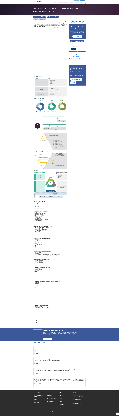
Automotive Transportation (51, 398)
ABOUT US (59, 2)
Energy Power (36, 404)
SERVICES (77, 2)
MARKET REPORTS (65, 2)
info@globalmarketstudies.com (78, 401)
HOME (55, 2)
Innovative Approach (74, 60)
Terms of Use (62, 406)
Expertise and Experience (75, 56)
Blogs (61, 401)
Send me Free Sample (77, 36)
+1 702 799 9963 (78, 399)
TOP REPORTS (72, 2)
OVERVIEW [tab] (36, 19)
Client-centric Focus (74, 62)
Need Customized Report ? (76, 79)
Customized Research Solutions (76, 58)
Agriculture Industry (50, 401)
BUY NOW (73, 49)
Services (61, 398)
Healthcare (35, 399)
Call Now (73, 82)
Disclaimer (62, 407)
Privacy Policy (62, 404)
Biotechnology (49, 395)
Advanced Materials (37, 402)
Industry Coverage (73, 54)
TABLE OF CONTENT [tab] (42, 19)
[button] (77, 54)
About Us (61, 395)
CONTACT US (82, 2)
